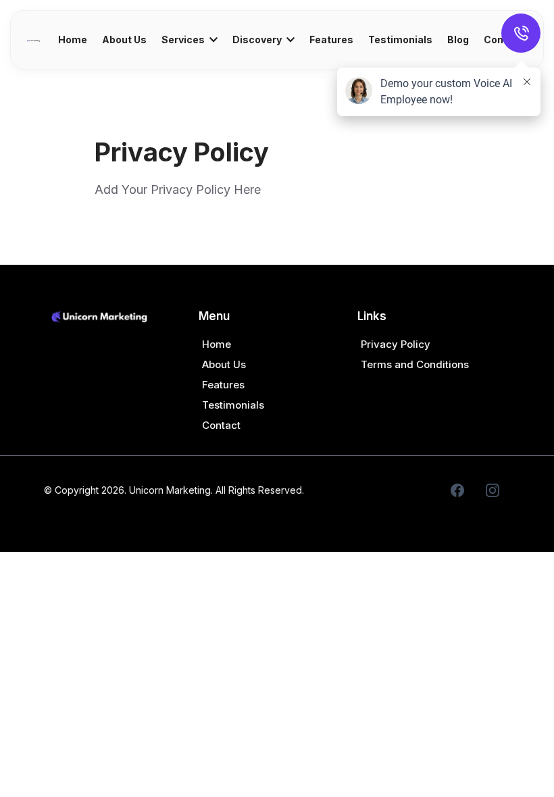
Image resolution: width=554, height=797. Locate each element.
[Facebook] (457, 490)
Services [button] (184, 39)
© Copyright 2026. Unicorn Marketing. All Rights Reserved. (174, 490)
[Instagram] (492, 490)
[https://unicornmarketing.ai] (33, 40)
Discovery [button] (258, 39)
